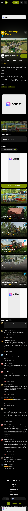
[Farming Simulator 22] (2, 36)
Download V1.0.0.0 (15, 185)
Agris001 (6, 330)
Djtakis (5, 363)
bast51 (5, 464)
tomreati (6, 397)
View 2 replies (10, 381)
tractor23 (6, 371)
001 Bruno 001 (7, 424)
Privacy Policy (14, 491)
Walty (5, 384)
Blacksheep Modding (10, 55)
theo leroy (6, 354)
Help (14, 486)
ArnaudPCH (7, 340)
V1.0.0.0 (8, 139)
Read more (4, 84)
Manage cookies (14, 494)
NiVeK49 (6, 409)
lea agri (6, 457)
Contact (14, 484)
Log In (15, 2)
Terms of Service (14, 489)
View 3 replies (10, 405)
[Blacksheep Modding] (3, 56)
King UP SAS (18, 506)
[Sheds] (23, 129)
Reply (10, 334)
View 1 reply (9, 337)
